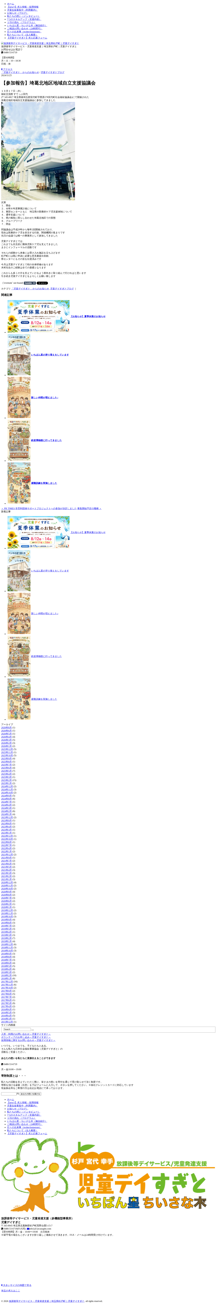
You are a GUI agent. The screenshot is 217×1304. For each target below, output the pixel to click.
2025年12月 (7, 749)
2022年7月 (6, 845)
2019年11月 (7, 913)
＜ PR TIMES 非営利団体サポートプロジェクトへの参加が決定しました (39, 508)
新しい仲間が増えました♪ (44, 397)
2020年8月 (6, 895)
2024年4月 (6, 805)
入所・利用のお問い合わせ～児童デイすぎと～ (26, 1034)
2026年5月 (6, 733)
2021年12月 (7, 854)
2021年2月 (6, 876)
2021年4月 (6, 870)
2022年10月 (7, 839)
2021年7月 (6, 860)
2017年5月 (6, 1003)
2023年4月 (6, 826)
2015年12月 (7, 1022)
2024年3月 (6, 808)
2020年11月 (7, 885)
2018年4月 (6, 969)
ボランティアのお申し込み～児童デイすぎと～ (26, 1037)
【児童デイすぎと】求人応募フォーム (27, 38)
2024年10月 (7, 792)
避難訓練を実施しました (44, 483)
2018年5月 (6, 966)
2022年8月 (6, 842)
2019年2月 (6, 938)
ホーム (10, 4)
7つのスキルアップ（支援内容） (24, 19)
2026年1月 (6, 746)
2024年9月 (6, 795)
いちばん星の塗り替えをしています (50, 354)
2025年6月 (6, 768)
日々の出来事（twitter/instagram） (24, 31)
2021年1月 (6, 879)
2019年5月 (6, 929)
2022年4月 (6, 848)
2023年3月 (6, 830)
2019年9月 (6, 919)
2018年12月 (7, 944)
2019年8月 (6, 922)
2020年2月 (6, 904)
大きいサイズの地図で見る (17, 1285)
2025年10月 (7, 755)
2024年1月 (6, 814)
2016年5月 (6, 1012)
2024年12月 (7, 786)
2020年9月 (6, 891)
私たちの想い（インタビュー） (23, 16)
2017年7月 (6, 997)
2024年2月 (6, 811)
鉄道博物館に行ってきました (46, 440)
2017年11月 (7, 984)
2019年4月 (6, 932)
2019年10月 (7, 916)
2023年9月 (6, 820)
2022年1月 (6, 851)
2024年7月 (6, 802)
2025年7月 (6, 764)
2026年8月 (6, 727)
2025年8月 (6, 761)
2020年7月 (6, 898)
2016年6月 (6, 1009)
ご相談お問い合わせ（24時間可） (25, 28)
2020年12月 (7, 882)
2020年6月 (6, 901)
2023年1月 (6, 833)
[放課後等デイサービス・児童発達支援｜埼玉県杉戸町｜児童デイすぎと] (40, 43)
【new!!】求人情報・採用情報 (23, 7)
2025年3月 (6, 777)
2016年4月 (6, 1015)
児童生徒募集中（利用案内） (22, 10)
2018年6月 (6, 963)
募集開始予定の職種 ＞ (89, 508)
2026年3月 (6, 740)
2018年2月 (6, 975)
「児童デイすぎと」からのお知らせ (20, 72)
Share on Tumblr (30, 283)
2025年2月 (6, 780)
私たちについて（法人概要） (22, 34)
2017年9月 (6, 991)
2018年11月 (7, 947)
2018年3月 (6, 972)
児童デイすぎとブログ (52, 72)
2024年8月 (6, 799)
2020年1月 (6, 907)
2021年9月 (6, 857)
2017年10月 (7, 988)
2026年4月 (6, 737)
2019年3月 (6, 935)
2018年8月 (6, 957)
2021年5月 (6, 867)
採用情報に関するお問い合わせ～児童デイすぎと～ (28, 1040)
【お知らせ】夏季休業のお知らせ (88, 316)
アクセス (8, 69)
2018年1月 (6, 978)
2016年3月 (6, 1019)
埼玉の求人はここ (10, 1290)
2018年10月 (7, 950)
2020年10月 (7, 888)
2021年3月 (6, 873)
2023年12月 (7, 817)
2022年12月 (7, 836)
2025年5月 (6, 771)
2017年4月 (6, 1006)
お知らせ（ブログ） (17, 13)
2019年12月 (7, 910)
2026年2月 (6, 743)
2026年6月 (6, 730)
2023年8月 (6, 823)
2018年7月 (6, 960)
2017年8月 (6, 994)
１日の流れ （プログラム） (21, 22)
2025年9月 (6, 758)
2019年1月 (6, 941)
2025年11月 (7, 752)
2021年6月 (6, 864)
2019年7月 (6, 926)
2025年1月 (6, 783)
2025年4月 (6, 774)
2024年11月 (7, 789)
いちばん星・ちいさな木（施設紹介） (27, 25)
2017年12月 (7, 981)
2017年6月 (6, 1000)
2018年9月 (6, 953)
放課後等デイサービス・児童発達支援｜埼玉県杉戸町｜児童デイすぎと (46, 1301)
